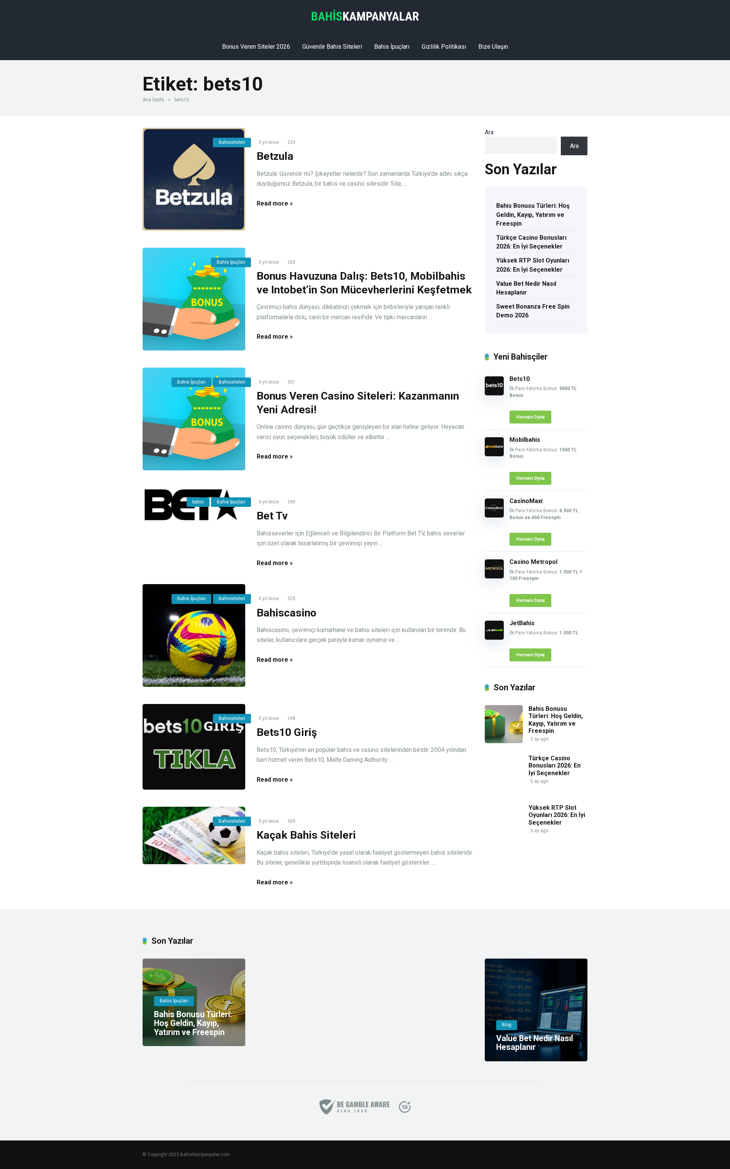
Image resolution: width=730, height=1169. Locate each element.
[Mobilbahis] (494, 454)
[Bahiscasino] (194, 635)
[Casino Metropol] (494, 576)
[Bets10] (494, 393)
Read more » (275, 203)
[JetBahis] (494, 637)
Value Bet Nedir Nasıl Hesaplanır (526, 288)
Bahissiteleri (232, 142)
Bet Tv (272, 516)
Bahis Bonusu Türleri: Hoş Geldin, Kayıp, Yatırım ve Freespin (533, 214)
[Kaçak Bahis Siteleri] (194, 835)
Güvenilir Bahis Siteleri (332, 46)
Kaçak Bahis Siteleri (306, 835)
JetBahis (522, 623)
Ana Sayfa (153, 99)
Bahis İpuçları (391, 46)
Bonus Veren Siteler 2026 (256, 46)
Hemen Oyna (530, 417)
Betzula (275, 156)
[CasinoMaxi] (494, 515)
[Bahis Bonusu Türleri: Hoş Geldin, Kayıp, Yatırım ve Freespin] (504, 741)
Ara (489, 132)
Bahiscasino (286, 613)
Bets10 (519, 378)
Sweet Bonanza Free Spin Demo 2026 (533, 311)
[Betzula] (194, 179)
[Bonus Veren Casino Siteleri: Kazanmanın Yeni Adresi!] (194, 419)
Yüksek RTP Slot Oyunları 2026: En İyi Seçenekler (532, 265)
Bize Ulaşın (493, 46)
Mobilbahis (524, 439)
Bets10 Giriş (287, 732)
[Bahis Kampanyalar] (365, 15)
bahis (198, 502)
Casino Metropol (533, 561)
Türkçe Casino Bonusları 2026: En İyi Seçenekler (531, 242)
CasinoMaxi (526, 501)
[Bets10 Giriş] (194, 747)
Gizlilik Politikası (444, 46)
